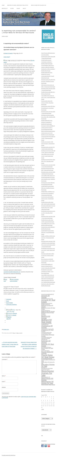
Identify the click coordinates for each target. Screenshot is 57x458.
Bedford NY (43, 315)
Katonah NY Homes (46, 342)
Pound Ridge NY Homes (47, 352)
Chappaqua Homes (46, 323)
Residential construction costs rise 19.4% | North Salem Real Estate (48, 250)
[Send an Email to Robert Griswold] (5, 279)
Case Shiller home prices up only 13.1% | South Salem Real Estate (48, 97)
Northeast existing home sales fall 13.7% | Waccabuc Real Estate (48, 161)
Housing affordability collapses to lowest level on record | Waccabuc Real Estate (48, 266)
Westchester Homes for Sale (47, 373)
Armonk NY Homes (45, 296)
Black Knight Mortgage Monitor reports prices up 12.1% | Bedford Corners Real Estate (48, 132)
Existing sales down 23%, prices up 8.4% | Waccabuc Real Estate (47, 102)
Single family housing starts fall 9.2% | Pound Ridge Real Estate (47, 232)
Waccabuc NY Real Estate (47, 368)
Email (5, 281)
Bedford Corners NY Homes (47, 306)
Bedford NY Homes (45, 317)
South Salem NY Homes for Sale (48, 362)
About (24, 8)
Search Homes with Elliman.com (38, 5)
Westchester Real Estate (48, 384)
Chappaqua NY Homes (47, 326)
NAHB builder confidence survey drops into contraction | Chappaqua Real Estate (48, 193)
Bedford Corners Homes (46, 303)
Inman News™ (7, 57)
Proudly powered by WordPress (8, 455)
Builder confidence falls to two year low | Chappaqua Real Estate (48, 237)
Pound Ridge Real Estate (46, 358)
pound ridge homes (45, 350)
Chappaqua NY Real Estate (47, 330)
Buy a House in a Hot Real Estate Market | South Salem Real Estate (47, 260)
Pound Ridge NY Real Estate (47, 356)
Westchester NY (45, 377)
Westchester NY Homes (47, 379)
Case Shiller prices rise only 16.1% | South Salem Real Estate (47, 156)
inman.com (6, 329)
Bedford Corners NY (45, 304)
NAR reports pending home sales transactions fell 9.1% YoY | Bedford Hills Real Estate (48, 280)
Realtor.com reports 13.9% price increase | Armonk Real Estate (47, 143)
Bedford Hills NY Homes (48, 311)
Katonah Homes (45, 338)
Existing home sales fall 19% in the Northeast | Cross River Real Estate (48, 108)
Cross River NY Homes (46, 333)
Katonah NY (44, 339)
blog (14, 333)
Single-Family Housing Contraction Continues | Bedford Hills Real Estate (46, 61)
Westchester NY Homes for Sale (47, 382)
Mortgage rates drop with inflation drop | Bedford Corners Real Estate (48, 81)
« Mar (42, 409)
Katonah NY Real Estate (47, 345)
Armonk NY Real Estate (48, 301)
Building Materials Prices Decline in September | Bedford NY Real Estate (46, 122)
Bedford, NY (4, 8)
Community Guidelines (11, 304)
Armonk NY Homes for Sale (47, 298)
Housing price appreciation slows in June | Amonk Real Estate (47, 198)
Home (3, 5)
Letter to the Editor (13, 281)
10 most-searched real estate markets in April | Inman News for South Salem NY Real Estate (10, 344)
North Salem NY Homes (46, 347)
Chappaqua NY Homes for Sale (47, 328)
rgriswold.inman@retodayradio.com (12, 272)
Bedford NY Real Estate (46, 320)
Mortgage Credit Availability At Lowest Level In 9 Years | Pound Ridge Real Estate (48, 127)
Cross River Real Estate (46, 337)
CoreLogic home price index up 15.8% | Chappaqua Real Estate (48, 138)
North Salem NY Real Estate (47, 348)
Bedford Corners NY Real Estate (48, 308)
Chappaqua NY (44, 324)
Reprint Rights (9, 302)
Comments (8, 299)
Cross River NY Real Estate (47, 335)
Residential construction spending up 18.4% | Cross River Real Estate (47, 271)
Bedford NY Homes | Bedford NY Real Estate (17, 5)
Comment (4, 359)
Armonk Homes (44, 294)
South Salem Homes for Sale (48, 360)
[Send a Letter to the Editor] (14, 279)
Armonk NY (51, 294)
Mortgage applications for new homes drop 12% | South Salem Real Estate (48, 207)
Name (4, 376)
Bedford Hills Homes (45, 310)
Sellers (18, 8)
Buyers (12, 8)
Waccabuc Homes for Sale (48, 365)
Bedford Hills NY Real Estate (47, 313)
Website (4, 387)
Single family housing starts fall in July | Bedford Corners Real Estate (47, 188)
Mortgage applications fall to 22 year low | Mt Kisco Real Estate (47, 255)
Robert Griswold (8, 53)
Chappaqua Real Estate (46, 332)
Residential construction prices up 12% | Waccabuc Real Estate (48, 212)
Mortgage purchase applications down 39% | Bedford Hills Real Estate (48, 116)
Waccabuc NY (44, 367)
